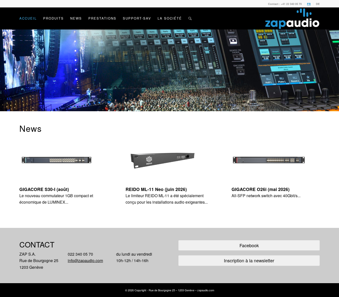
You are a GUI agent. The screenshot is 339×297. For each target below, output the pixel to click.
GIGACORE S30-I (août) (44, 189)
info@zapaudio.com (85, 260)
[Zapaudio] (292, 18)
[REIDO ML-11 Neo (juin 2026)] (170, 160)
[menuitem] (285, 3)
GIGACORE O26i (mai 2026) (261, 189)
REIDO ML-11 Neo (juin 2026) (156, 189)
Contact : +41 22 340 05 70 (285, 4)
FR (309, 4)
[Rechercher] (190, 18)
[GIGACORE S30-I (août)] (63, 160)
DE (318, 4)
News (30, 128)
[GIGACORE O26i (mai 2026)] (276, 160)
